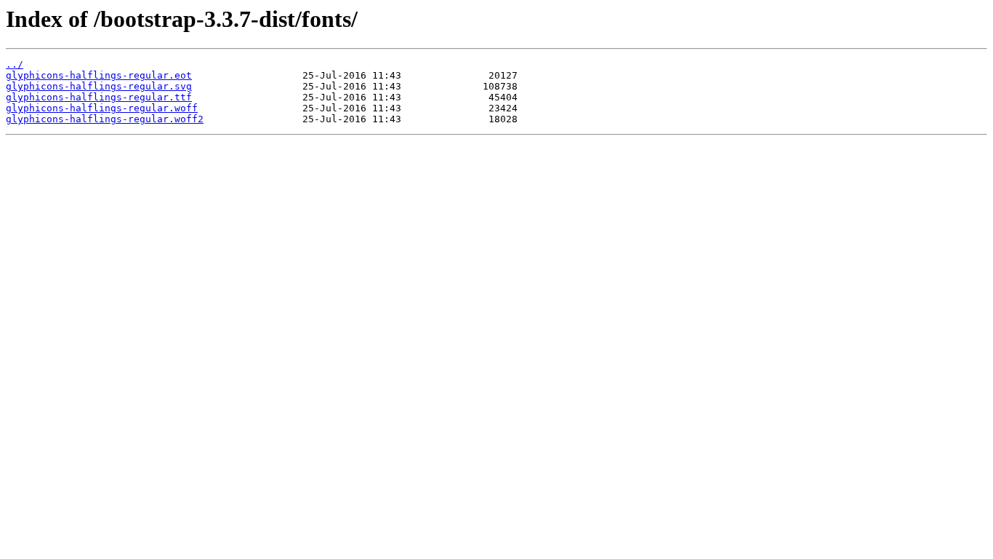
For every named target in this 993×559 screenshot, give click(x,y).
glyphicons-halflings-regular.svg (99, 86)
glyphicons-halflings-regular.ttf (99, 97)
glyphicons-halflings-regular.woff (102, 108)
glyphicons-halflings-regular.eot (99, 75)
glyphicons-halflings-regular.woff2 (105, 119)
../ (14, 64)
